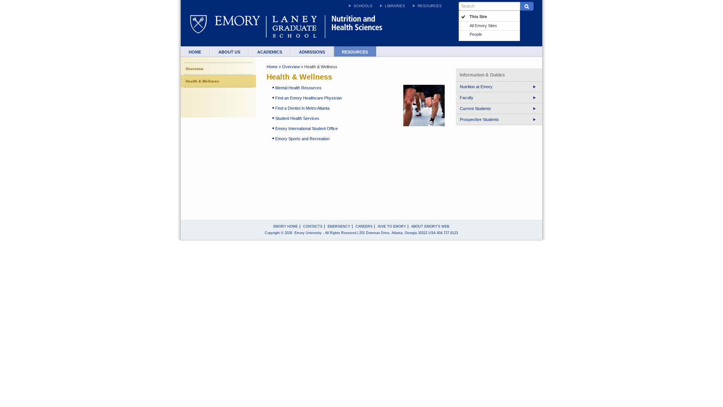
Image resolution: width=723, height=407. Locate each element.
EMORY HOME (285, 226)
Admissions (312, 52)
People (476, 34)
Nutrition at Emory (476, 86)
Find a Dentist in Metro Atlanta (302, 108)
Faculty (466, 97)
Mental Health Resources (298, 88)
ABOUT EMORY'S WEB (430, 226)
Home (195, 52)
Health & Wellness (202, 81)
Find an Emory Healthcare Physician (308, 98)
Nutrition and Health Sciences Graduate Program (370, 30)
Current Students (475, 108)
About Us (229, 52)
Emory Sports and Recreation (302, 138)
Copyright (272, 233)
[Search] (527, 6)
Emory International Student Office (306, 128)
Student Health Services (297, 118)
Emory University (229, 30)
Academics (269, 52)
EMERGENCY (339, 226)
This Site (478, 16)
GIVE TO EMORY (392, 226)
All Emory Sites (483, 25)
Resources (355, 52)
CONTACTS (312, 226)
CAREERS (363, 226)
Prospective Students (479, 119)
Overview (194, 69)
